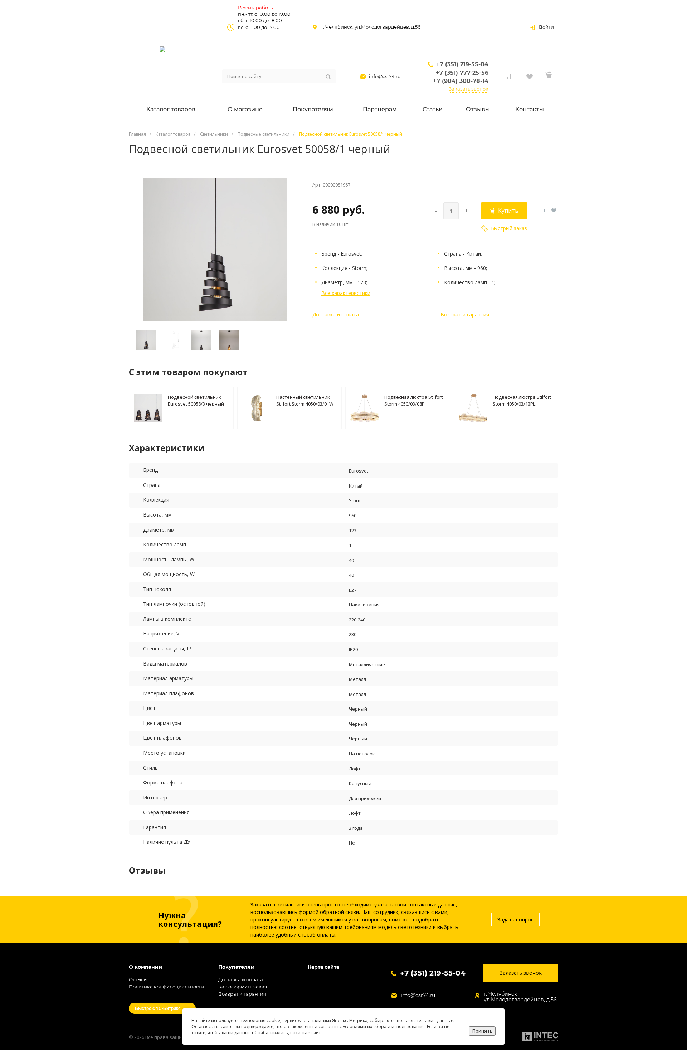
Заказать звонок (468, 89)
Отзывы (138, 979)
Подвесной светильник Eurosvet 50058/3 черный (196, 400)
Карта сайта (323, 967)
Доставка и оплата (335, 314)
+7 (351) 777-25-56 (462, 72)
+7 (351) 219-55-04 (462, 64)
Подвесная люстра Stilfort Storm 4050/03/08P (413, 400)
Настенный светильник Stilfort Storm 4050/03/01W (304, 400)
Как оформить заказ (242, 986)
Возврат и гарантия (464, 314)
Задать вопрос (515, 919)
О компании (145, 967)
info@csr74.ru (385, 76)
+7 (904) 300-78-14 (460, 81)
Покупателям (236, 967)
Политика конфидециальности (166, 986)
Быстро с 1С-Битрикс (158, 1008)
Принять (482, 1030)
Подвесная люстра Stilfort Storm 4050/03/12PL (522, 400)
